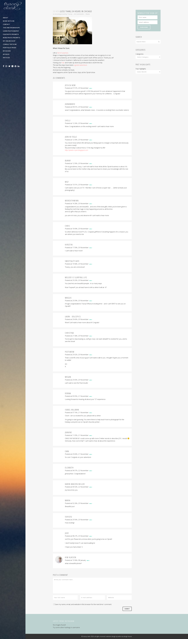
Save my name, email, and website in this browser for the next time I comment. (83, 604)
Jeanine (68, 432)
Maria (67, 500)
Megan (68, 377)
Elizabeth (69, 467)
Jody (67, 533)
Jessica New (70, 85)
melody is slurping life (76, 277)
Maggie (68, 297)
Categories (139, 54)
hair (63, 62)
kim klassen (70, 557)
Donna (68, 393)
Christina (69, 333)
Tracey (69, 14)
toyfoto (68, 517)
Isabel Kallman (72, 409)
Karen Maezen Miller (75, 484)
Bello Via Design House (125, 636)
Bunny (68, 160)
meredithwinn (72, 200)
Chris (67, 226)
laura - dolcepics (73, 316)
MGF (67, 182)
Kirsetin (69, 244)
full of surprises (62, 53)
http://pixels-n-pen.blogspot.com (76, 150)
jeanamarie (70, 104)
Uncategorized (60, 14)
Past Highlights (141, 69)
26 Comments (79, 14)
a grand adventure (80, 65)
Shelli (68, 120)
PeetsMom (69, 351)
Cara (67, 451)
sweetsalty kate (72, 261)
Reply (90, 88)
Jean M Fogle (71, 137)
